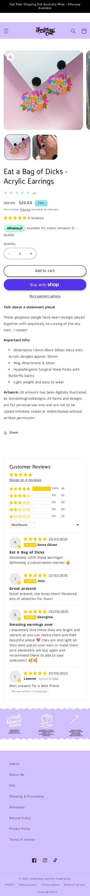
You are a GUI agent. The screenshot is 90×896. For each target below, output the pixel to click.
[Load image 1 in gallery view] (17, 147)
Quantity (10, 244)
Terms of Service (22, 839)
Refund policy (28, 885)
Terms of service (74, 885)
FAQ (12, 785)
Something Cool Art (42, 879)
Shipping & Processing (26, 796)
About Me (16, 775)
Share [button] (13, 432)
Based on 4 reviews (25, 480)
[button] (6, 31)
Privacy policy (50, 885)
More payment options (45, 296)
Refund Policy (19, 818)
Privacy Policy (19, 829)
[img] (36, 539)
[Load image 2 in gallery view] (44, 147)
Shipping (25, 209)
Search (14, 764)
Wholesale (17, 807)
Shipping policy (47, 892)
